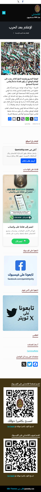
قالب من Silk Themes (15, 488)
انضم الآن (18, 241)
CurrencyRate (32, 351)
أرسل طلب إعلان (28, 161)
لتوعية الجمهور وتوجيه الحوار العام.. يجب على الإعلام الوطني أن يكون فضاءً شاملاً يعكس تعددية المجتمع (21, 81)
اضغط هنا (10, 426)
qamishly (27, 124)
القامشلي (36, 14)
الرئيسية (17, 33)
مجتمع (6, 72)
